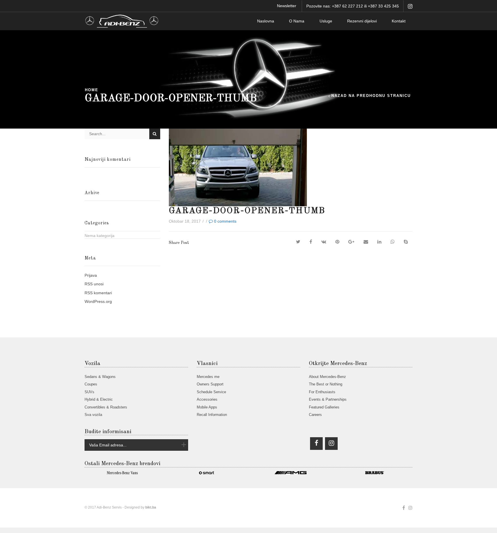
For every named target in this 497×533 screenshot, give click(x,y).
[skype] (405, 242)
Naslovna (265, 21)
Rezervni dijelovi (362, 21)
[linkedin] (379, 242)
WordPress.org (98, 301)
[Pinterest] (337, 242)
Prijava (91, 275)
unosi (94, 284)
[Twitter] (298, 242)
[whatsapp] (392, 242)
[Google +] (351, 242)
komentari (98, 293)
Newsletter (286, 5)
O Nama (296, 21)
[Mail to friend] (366, 242)
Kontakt (399, 21)
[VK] (324, 242)
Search (154, 134)
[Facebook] (311, 242)
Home (91, 90)
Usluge (326, 21)
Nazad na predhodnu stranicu (371, 96)
